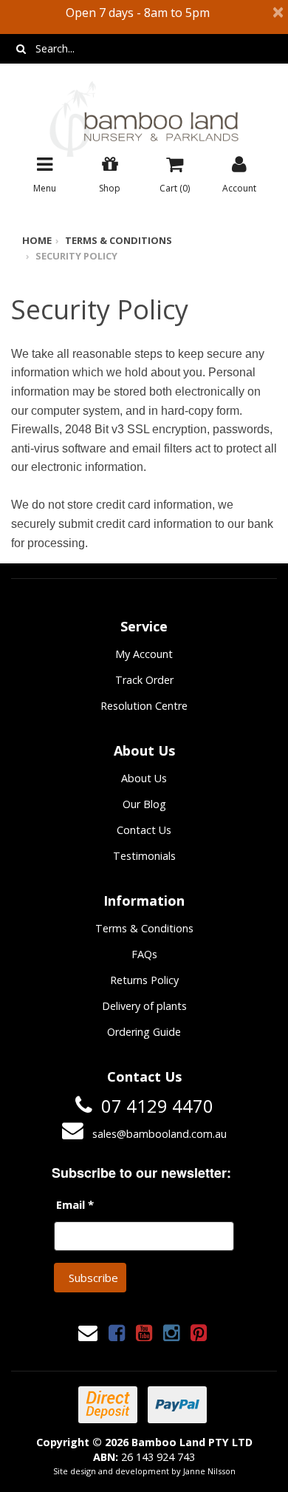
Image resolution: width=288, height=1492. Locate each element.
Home (37, 240)
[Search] (21, 49)
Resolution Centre (144, 706)
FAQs (144, 954)
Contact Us (144, 830)
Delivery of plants (144, 1006)
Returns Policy (144, 980)
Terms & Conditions (118, 240)
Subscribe (93, 1277)
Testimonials (144, 856)
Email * (75, 1204)
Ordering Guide (144, 1032)
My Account (144, 654)
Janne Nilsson (209, 1470)
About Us (144, 778)
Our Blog (144, 804)
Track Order (144, 680)
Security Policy (76, 255)
